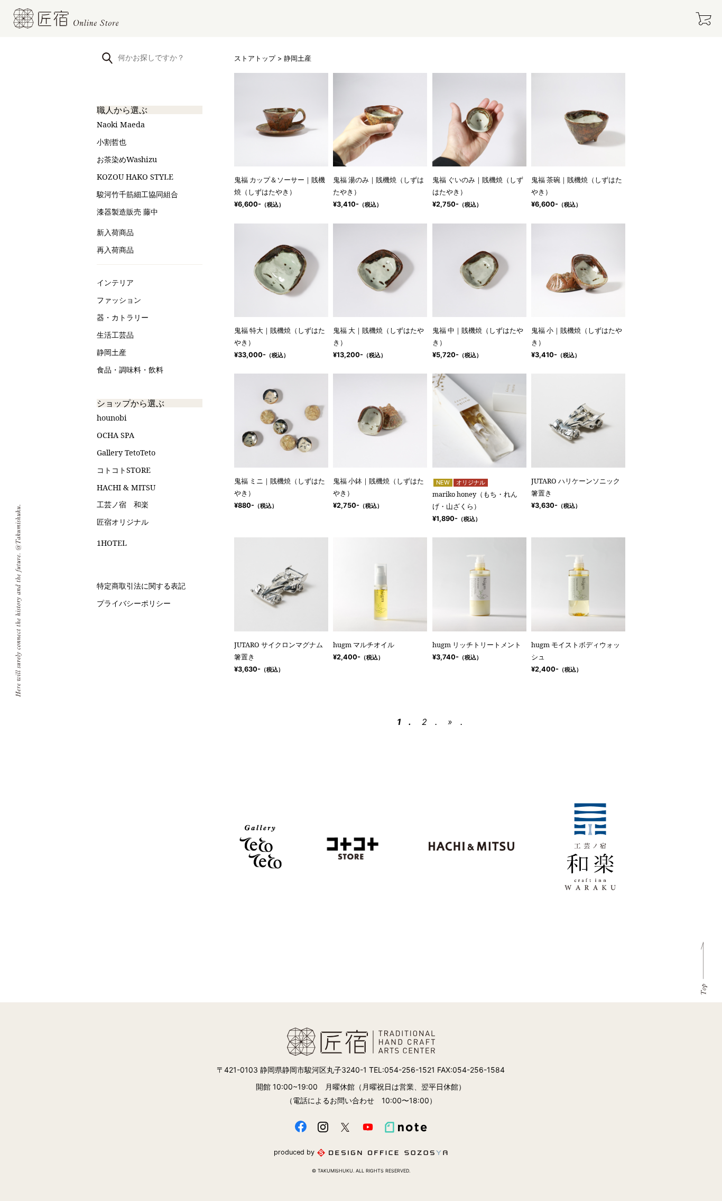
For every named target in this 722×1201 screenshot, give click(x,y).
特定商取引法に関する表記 (141, 586)
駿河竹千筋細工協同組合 (137, 194)
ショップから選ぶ (130, 403)
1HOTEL (112, 543)
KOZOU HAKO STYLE (135, 177)
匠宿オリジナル (123, 522)
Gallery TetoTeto (126, 453)
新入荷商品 (115, 232)
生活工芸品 (115, 335)
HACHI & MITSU (126, 487)
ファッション (119, 300)
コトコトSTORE (124, 470)
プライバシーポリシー (134, 603)
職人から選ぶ (122, 110)
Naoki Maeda (121, 124)
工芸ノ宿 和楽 (123, 504)
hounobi (112, 418)
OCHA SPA (115, 435)
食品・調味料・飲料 (130, 370)
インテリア (115, 282)
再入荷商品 (115, 250)
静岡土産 (111, 352)
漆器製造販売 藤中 (127, 212)
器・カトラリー (123, 317)
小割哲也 (111, 142)
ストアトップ (254, 58)
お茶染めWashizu (127, 159)
